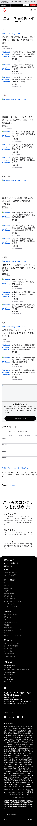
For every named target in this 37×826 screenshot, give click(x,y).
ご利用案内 (7, 611)
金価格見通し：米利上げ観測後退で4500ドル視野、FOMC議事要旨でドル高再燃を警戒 (23, 347)
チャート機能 (8, 651)
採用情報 (13, 814)
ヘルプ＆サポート (9, 703)
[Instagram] (9, 717)
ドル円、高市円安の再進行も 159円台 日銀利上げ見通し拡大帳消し (23, 67)
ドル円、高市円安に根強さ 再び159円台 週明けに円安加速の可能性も (18, 40)
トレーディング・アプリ (12, 643)
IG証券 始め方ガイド (10, 622)
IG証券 (6, 693)
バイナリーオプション (11, 604)
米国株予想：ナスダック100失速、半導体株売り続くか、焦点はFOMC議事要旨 (23, 215)
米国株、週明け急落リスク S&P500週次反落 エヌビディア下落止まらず (23, 282)
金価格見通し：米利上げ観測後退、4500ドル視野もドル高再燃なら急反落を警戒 (23, 360)
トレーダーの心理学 (10, 575)
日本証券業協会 (14, 801)
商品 (3, 323)
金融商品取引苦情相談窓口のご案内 (15, 803)
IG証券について (9, 560)
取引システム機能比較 (11, 646)
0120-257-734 (8, 674)
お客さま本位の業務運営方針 (13, 699)
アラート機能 (8, 648)
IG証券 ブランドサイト (11, 572)
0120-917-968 (8, 681)
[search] (31, 9)
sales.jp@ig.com (23, 669)
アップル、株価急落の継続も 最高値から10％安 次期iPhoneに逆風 (23, 160)
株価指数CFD (22, 431)
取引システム (8, 640)
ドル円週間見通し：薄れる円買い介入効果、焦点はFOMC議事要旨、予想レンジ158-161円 (23, 54)
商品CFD (6, 591)
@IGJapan (13, 485)
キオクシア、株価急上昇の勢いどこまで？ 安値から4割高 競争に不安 (23, 147)
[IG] (4, 10)
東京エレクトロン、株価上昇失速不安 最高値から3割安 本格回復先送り (17, 119)
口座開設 (33, 5)
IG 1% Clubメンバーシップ (12, 630)
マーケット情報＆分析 (11, 563)
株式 (3, 95)
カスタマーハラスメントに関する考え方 (17, 701)
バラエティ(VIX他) (9, 598)
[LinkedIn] (22, 717)
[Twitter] (13, 717)
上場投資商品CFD (9, 593)
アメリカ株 (6, 176)
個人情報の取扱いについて (12, 695)
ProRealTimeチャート (11, 656)
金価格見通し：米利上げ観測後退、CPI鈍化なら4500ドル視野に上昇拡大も (23, 372)
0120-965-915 (8, 669)
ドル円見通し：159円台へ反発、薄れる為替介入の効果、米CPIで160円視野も (23, 79)
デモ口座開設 (8, 627)
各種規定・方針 (25, 693)
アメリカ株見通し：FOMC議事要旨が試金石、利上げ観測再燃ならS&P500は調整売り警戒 (23, 228)
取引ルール (7, 617)
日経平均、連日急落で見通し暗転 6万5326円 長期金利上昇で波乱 (23, 307)
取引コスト (7, 619)
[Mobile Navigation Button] (34, 9)
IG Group (7, 814)
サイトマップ (14, 693)
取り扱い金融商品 (9, 580)
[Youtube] (18, 717)
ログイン (26, 5)
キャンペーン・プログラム (12, 635)
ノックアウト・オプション (12, 601)
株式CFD (12, 431)
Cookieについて (9, 697)
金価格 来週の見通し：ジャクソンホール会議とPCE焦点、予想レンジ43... (18, 333)
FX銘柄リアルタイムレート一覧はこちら (15, 468)
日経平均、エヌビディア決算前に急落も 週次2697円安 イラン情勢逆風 (18, 267)
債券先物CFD (8, 596)
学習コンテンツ (9, 566)
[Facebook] (5, 717)
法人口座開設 (8, 633)
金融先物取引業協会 (26, 801)
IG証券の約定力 (9, 654)
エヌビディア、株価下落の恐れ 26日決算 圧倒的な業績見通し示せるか (24, 134)
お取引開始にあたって (11, 614)
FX (3, 30)
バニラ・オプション (10, 606)
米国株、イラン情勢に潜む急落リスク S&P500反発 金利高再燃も (23, 294)
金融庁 (6, 801)
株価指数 (5, 257)
